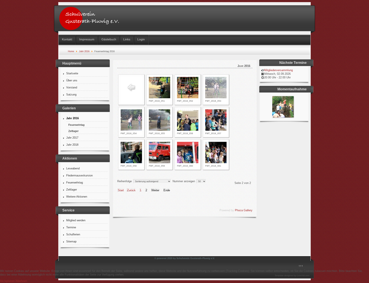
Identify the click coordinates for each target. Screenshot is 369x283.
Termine (71, 227)
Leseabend (73, 168)
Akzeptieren (7, 281)
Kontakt (67, 39)
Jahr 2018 (72, 144)
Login (141, 39)
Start (121, 190)
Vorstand (71, 87)
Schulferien (73, 234)
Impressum (86, 39)
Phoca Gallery (243, 210)
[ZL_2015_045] (283, 116)
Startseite (72, 73)
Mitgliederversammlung (278, 70)
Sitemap (71, 241)
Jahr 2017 (72, 137)
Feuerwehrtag (76, 124)
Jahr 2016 (72, 118)
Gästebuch (108, 39)
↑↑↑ (301, 265)
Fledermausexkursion (79, 175)
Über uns (71, 80)
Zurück (131, 190)
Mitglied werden (75, 220)
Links (126, 39)
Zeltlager (73, 131)
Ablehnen (21, 281)
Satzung (71, 94)
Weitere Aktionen (76, 196)
